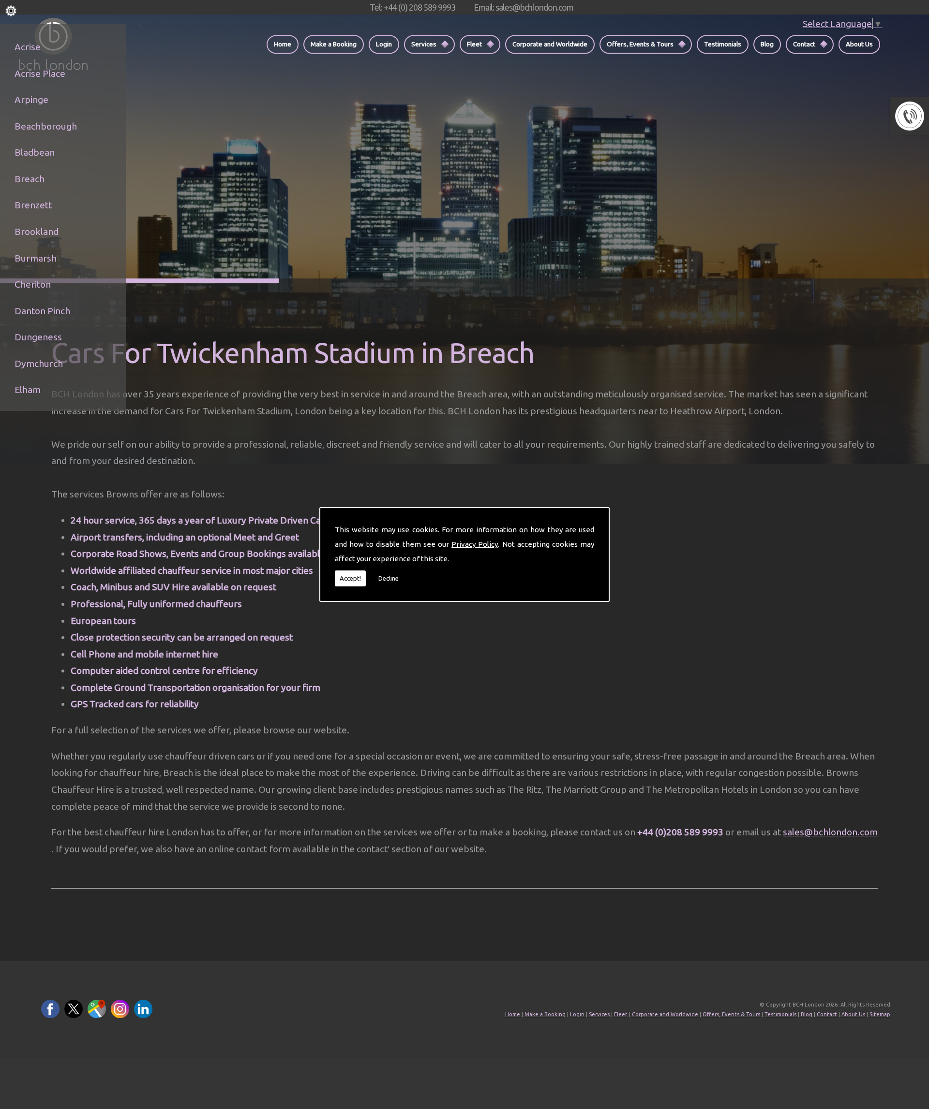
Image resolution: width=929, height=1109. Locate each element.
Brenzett (33, 205)
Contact (804, 44)
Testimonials (722, 44)
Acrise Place (40, 73)
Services (423, 44)
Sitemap (879, 1014)
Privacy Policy (474, 544)
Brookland (37, 231)
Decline (388, 578)
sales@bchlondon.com (830, 832)
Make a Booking (334, 44)
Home (282, 44)
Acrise (28, 47)
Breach (30, 179)
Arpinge (31, 99)
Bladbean (35, 152)
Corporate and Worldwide (549, 44)
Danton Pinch (42, 311)
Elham (28, 389)
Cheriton (33, 284)
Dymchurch (39, 363)
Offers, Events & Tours (640, 44)
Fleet (474, 44)
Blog (767, 44)
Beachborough (46, 126)
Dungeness (38, 337)
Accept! (350, 578)
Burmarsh (36, 258)
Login (384, 44)
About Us (859, 44)
